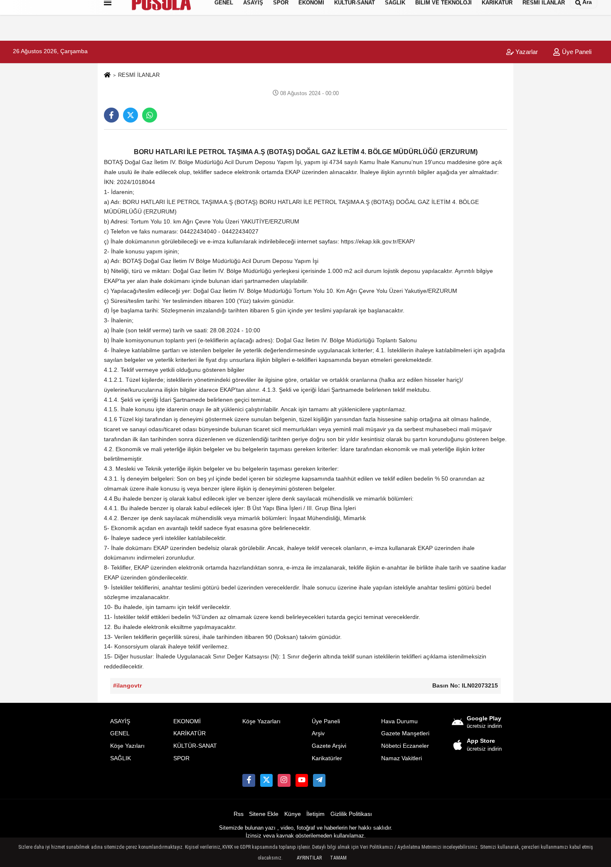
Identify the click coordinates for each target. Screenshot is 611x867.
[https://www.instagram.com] (284, 780)
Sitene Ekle (263, 814)
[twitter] (130, 115)
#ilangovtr (127, 685)
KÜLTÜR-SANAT (195, 746)
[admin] (319, 780)
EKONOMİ (187, 721)
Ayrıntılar (309, 858)
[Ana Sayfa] (107, 75)
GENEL (120, 733)
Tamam (338, 858)
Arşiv (318, 733)
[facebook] (111, 115)
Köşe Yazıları (127, 746)
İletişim (315, 814)
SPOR (181, 758)
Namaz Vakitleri (401, 758)
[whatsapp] (149, 115)
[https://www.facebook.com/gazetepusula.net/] (248, 780)
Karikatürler (327, 758)
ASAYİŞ (120, 721)
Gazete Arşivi (329, 746)
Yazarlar (526, 51)
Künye (292, 814)
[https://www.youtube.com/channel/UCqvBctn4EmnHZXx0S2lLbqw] (302, 780)
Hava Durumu (399, 721)
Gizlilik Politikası (351, 814)
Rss (239, 814)
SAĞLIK (120, 758)
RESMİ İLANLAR (139, 75)
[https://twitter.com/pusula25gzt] (266, 780)
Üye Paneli (575, 51)
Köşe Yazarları (261, 721)
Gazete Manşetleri (405, 733)
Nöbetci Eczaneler (405, 746)
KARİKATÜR (189, 733)
